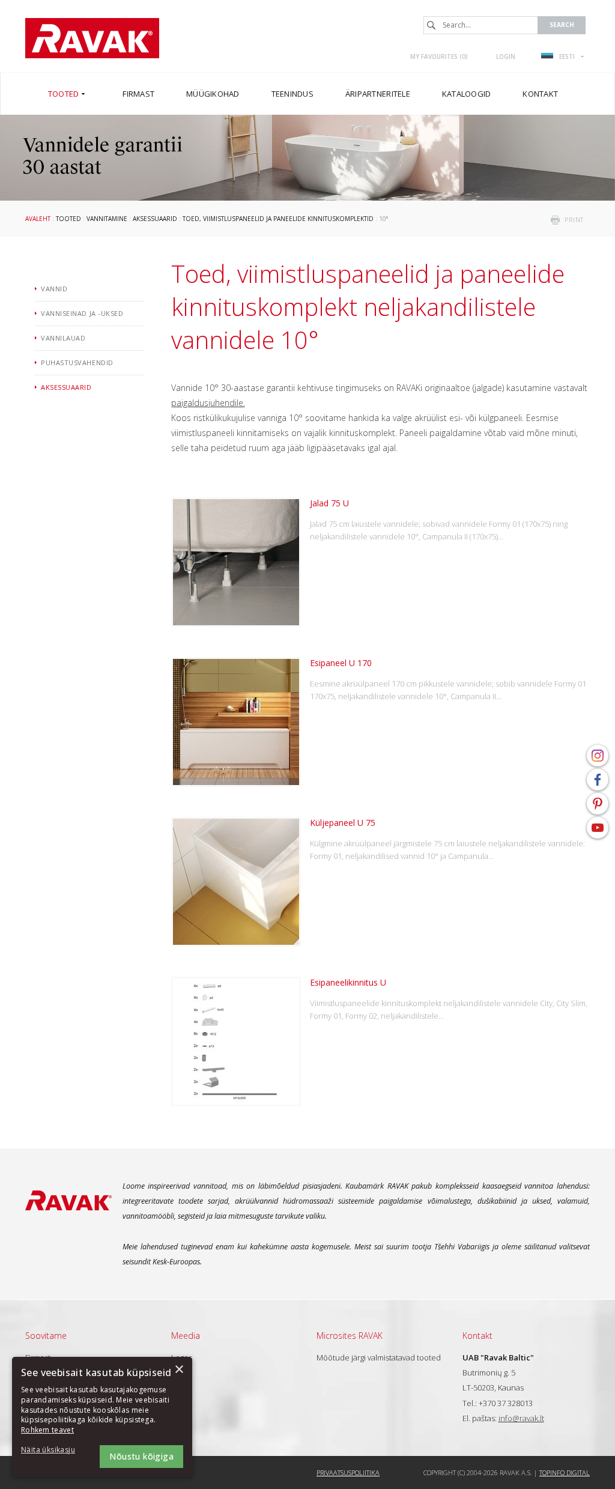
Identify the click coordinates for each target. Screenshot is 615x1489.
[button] (54, 1450)
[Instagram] (597, 755)
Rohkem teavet (47, 1430)
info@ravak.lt (521, 1418)
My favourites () (439, 56)
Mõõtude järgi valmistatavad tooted (379, 1357)
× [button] (178, 1369)
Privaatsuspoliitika (348, 1472)
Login (505, 56)
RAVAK (92, 38)
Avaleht (37, 218)
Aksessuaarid (155, 218)
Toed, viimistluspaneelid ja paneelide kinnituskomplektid (278, 218)
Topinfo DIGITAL (564, 1472)
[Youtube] (597, 828)
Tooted (68, 218)
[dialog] (102, 1417)
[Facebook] (597, 779)
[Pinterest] (597, 803)
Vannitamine (106, 218)
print (574, 220)
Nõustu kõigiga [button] (141, 1456)
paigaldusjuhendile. (208, 402)
